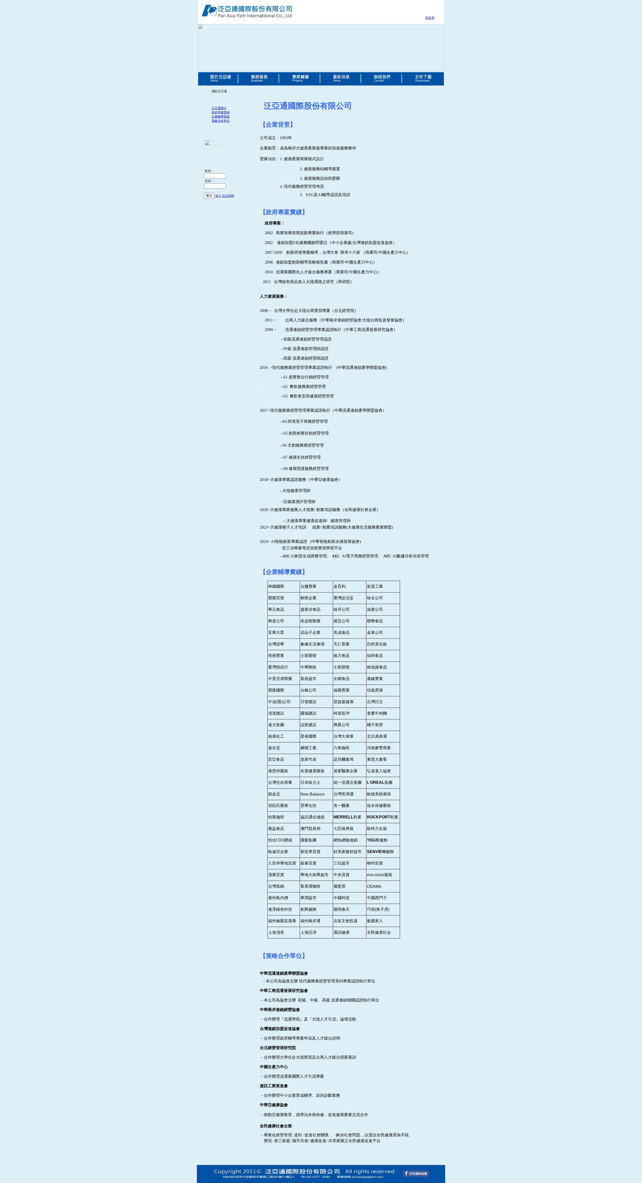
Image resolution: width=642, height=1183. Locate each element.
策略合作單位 (221, 121)
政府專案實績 (221, 112)
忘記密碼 (228, 196)
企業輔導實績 (221, 116)
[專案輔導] (300, 83)
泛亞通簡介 (219, 108)
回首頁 (429, 18)
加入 (218, 196)
